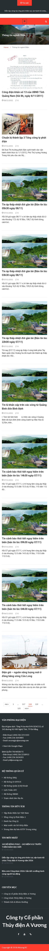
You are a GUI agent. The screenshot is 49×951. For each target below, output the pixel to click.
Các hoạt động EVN (13, 133)
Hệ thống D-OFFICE (12, 781)
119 (36, 704)
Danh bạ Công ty (11, 821)
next (27, 708)
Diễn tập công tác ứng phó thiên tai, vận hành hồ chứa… (26, 11)
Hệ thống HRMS (11, 794)
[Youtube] (24, 934)
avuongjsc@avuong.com (18, 740)
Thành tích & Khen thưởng (16, 902)
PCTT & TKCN (10, 87)
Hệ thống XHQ (10, 777)
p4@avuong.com (15, 760)
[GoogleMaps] (31, 934)
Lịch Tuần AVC (10, 790)
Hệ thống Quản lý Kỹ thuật (16, 785)
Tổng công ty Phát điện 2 (15, 817)
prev (7, 704)
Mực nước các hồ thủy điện (16, 825)
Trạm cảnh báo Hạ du (13, 798)
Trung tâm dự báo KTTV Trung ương (20, 829)
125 (19, 708)
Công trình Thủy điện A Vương (17, 898)
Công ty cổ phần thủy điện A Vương (20, 893)
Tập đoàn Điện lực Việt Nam (16, 813)
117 (23, 704)
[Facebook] (18, 934)
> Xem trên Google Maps (12, 746)
